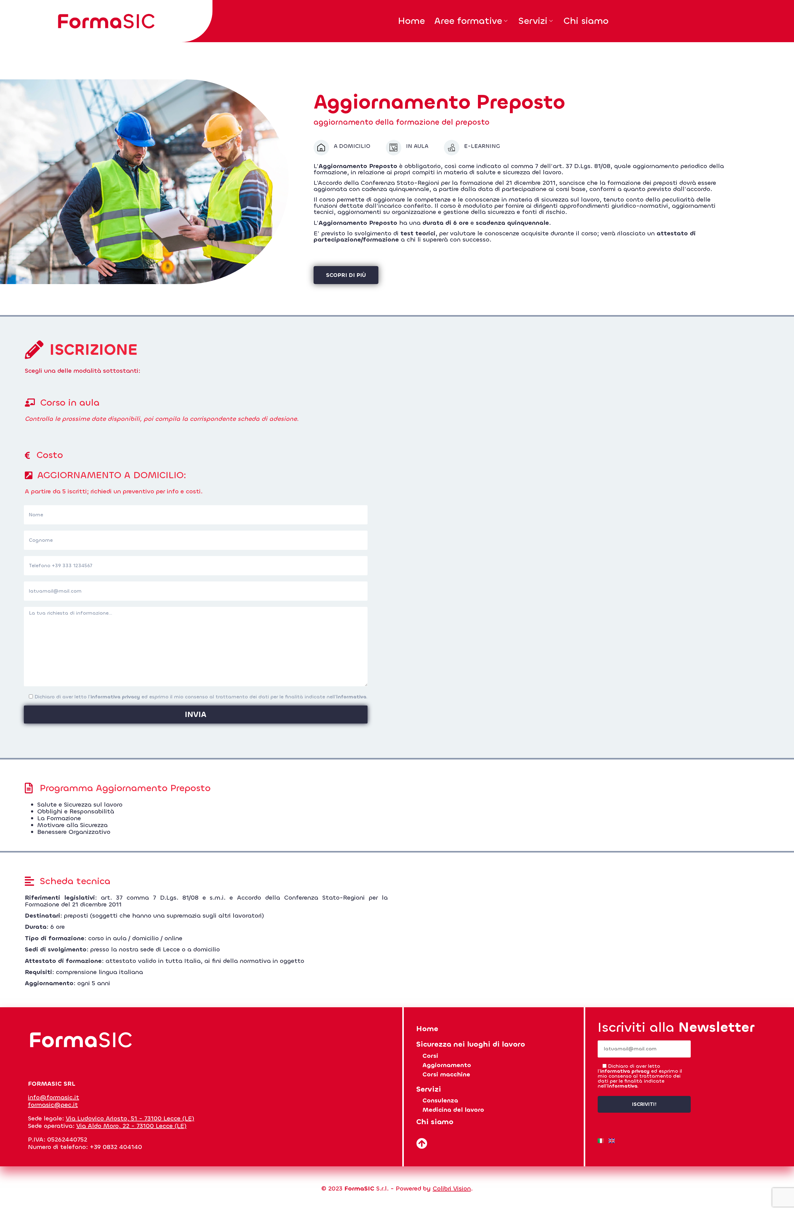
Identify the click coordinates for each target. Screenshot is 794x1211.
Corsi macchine (446, 1074)
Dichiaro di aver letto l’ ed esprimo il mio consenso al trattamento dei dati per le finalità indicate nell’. (200, 696)
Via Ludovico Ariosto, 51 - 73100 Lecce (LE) (130, 1118)
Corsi (430, 1056)
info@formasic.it (53, 1097)
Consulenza (440, 1100)
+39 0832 (104, 1147)
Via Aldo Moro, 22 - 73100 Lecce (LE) (131, 1126)
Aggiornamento (446, 1065)
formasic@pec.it (53, 1105)
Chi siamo (586, 21)
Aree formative (468, 21)
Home (411, 21)
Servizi (532, 21)
